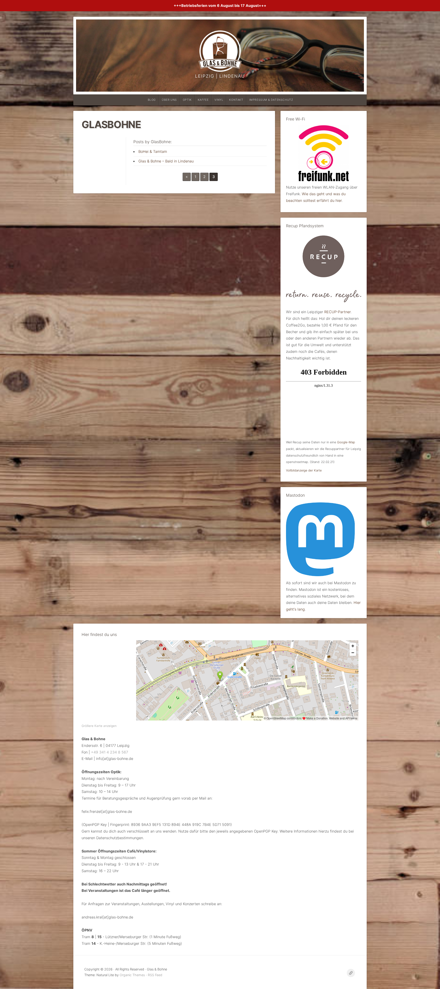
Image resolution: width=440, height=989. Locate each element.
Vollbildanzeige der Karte (304, 470)
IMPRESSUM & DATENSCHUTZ (271, 99)
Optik (187, 99)
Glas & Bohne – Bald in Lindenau (166, 161)
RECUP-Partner (337, 312)
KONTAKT (236, 99)
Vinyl (218, 99)
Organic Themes (132, 975)
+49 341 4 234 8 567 (109, 752)
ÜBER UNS (169, 99)
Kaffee (203, 99)
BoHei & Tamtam (152, 151)
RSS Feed (155, 975)
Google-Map (346, 442)
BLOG (152, 99)
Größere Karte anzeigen (99, 726)
